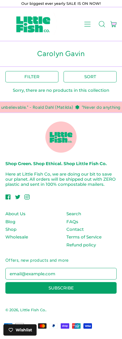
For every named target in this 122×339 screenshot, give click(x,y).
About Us (15, 213)
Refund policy (81, 245)
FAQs (72, 221)
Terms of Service (84, 237)
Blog (10, 221)
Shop (10, 229)
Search (73, 213)
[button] (102, 24)
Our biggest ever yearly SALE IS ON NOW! (61, 3)
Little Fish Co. (33, 310)
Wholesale (16, 237)
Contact (75, 229)
